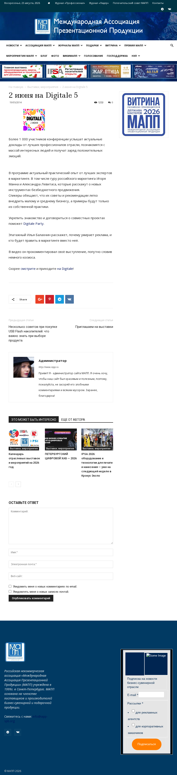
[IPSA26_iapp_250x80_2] (66, 71)
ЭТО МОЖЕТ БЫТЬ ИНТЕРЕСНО (33, 419)
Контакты (158, 3)
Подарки (92, 45)
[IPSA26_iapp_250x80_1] (22, 71)
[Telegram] (162, 9)
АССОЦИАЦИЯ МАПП (38, 45)
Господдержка (117, 55)
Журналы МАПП (68, 45)
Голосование (93, 55)
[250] (110, 71)
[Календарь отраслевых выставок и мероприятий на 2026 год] (24, 439)
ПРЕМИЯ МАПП (133, 45)
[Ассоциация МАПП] (88, 26)
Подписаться (146, 744)
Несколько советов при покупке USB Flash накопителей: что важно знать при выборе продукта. (33, 333)
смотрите (28, 268)
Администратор (53, 360)
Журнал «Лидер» (99, 3)
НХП (134, 55)
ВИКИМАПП (70, 55)
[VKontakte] (169, 9)
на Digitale (65, 268)
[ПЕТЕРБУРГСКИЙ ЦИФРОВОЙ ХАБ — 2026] (61, 439)
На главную (16, 87)
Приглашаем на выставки (94, 327)
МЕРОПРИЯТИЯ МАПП (20, 55)
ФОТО (55, 55)
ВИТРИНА (111, 45)
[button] (172, 46)
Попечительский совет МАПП (130, 3)
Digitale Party (33, 223)
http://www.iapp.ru (48, 367)
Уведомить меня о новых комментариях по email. (45, 586)
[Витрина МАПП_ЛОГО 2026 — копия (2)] (143, 114)
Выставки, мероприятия (42, 87)
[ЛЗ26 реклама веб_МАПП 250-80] (154, 71)
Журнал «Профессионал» (70, 3)
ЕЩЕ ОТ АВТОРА (73, 419)
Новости (12, 45)
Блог (44, 55)
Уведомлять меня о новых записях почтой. (41, 591)
